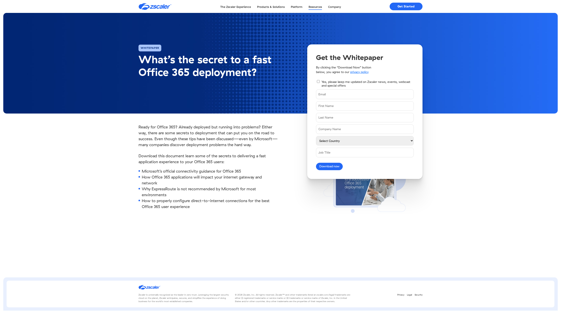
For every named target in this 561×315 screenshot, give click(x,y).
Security (419, 294)
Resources (315, 7)
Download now (329, 166)
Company (334, 7)
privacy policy (359, 72)
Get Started (406, 6)
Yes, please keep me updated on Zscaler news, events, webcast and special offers (365, 84)
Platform (296, 7)
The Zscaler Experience (235, 7)
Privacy (400, 294)
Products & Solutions (271, 7)
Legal (409, 294)
